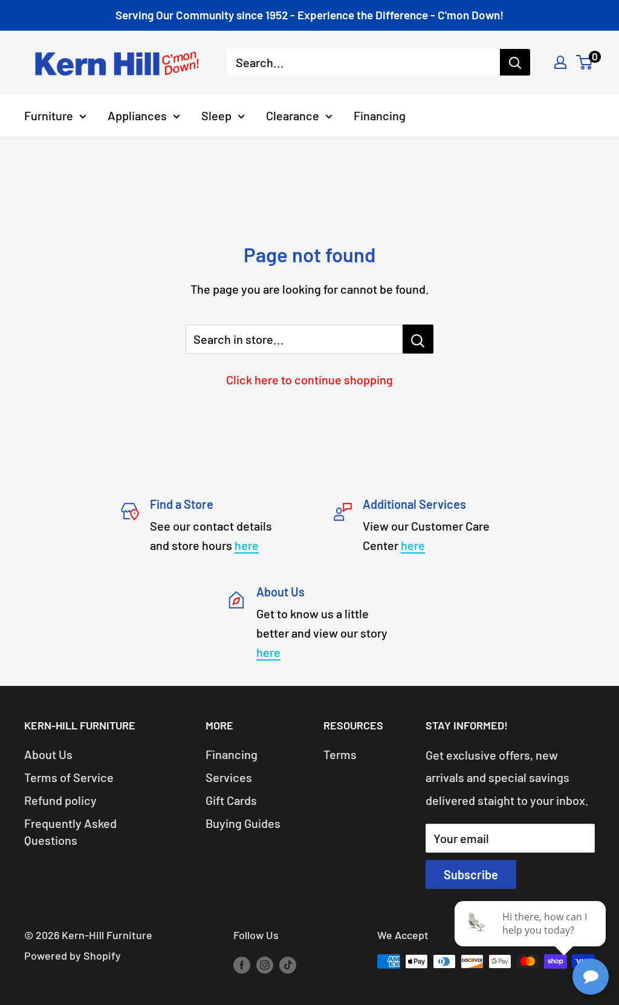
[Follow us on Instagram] (264, 964)
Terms (340, 754)
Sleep (216, 115)
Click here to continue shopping (309, 379)
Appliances (137, 115)
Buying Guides (243, 823)
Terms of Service (69, 777)
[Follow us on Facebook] (241, 964)
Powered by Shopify (72, 955)
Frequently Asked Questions (70, 831)
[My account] (560, 62)
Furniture (48, 115)
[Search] (515, 62)
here (247, 545)
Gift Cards (231, 800)
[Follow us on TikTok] (287, 964)
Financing (380, 115)
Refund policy (60, 800)
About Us (48, 754)
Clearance (292, 115)
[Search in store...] (418, 339)
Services (229, 777)
